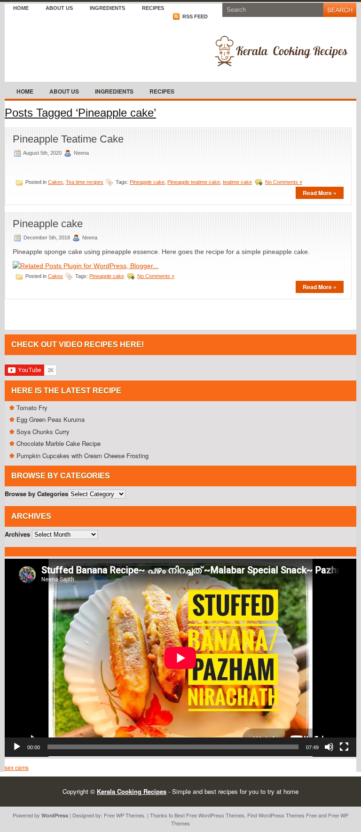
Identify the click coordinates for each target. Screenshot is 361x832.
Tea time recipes (84, 182)
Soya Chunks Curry (43, 431)
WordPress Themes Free (288, 815)
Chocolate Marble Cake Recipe (58, 443)
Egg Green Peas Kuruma (50, 419)
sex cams (17, 767)
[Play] (17, 747)
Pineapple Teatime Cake (68, 139)
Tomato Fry (31, 407)
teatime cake (237, 182)
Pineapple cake (147, 182)
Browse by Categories (36, 493)
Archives (17, 534)
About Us (59, 8)
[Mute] (329, 747)
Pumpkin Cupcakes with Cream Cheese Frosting (82, 455)
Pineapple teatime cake (193, 182)
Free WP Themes (124, 815)
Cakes (55, 182)
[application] (180, 658)
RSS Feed (194, 16)
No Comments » (283, 182)
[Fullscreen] (344, 747)
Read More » (320, 193)
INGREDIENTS (107, 8)
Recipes (153, 8)
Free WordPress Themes (215, 815)
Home (21, 8)
